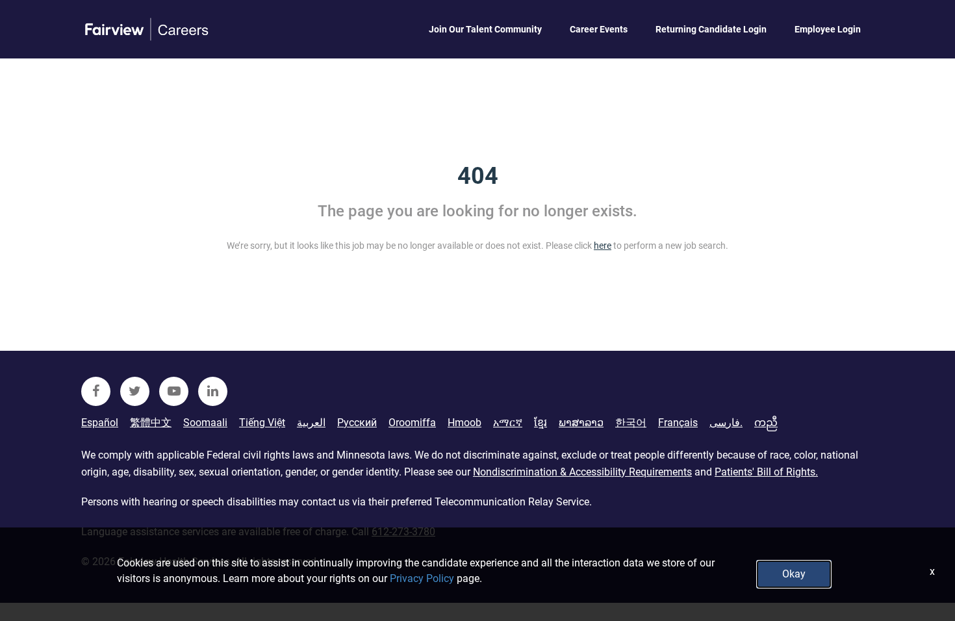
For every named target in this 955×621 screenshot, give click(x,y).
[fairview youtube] (173, 391)
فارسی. (726, 422)
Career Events (599, 29)
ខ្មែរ (540, 422)
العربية (311, 422)
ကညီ (766, 422)
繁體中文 (151, 422)
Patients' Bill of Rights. (766, 472)
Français (678, 422)
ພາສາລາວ (581, 422)
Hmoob (464, 422)
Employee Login (828, 29)
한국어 (630, 422)
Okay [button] (794, 574)
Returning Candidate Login (711, 29)
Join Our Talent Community (485, 29)
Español (99, 422)
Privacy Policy (422, 578)
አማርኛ (507, 422)
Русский (357, 422)
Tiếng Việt (262, 422)
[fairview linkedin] (212, 391)
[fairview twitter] (134, 391)
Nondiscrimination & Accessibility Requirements (582, 472)
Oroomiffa (412, 422)
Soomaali (205, 422)
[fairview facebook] (95, 391)
